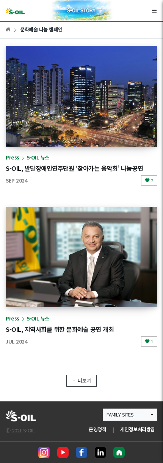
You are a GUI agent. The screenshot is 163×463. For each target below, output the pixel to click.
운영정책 (97, 429)
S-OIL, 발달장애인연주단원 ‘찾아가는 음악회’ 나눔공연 (74, 168)
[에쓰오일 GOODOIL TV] (63, 452)
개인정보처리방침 (137, 429)
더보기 (84, 380)
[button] (130, 414)
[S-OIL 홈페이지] (119, 452)
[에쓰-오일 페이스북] (81, 452)
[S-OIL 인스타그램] (44, 452)
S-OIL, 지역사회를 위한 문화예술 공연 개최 (60, 329)
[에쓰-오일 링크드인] (100, 452)
